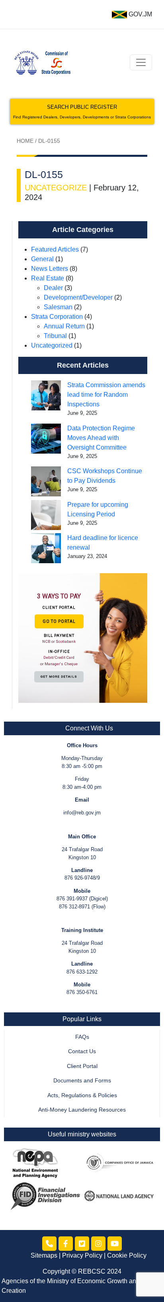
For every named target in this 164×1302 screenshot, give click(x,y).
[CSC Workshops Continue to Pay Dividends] (46, 481)
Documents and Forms (82, 1081)
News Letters (49, 268)
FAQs (82, 1037)
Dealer (53, 287)
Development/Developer (78, 297)
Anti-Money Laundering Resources (82, 1110)
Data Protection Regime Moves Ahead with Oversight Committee (101, 438)
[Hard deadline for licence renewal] (46, 548)
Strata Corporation (57, 316)
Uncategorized (51, 345)
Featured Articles (55, 249)
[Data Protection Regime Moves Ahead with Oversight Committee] (46, 439)
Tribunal (55, 335)
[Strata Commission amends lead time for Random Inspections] (46, 395)
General (42, 259)
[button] (82, 637)
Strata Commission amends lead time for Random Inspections (106, 395)
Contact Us (82, 1051)
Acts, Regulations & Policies (82, 1095)
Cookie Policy (126, 1255)
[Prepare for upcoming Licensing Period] (46, 515)
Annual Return (64, 326)
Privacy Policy (82, 1255)
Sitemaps (44, 1255)
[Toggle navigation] (141, 62)
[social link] (49, 1243)
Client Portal (82, 1066)
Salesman (58, 307)
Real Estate (47, 278)
